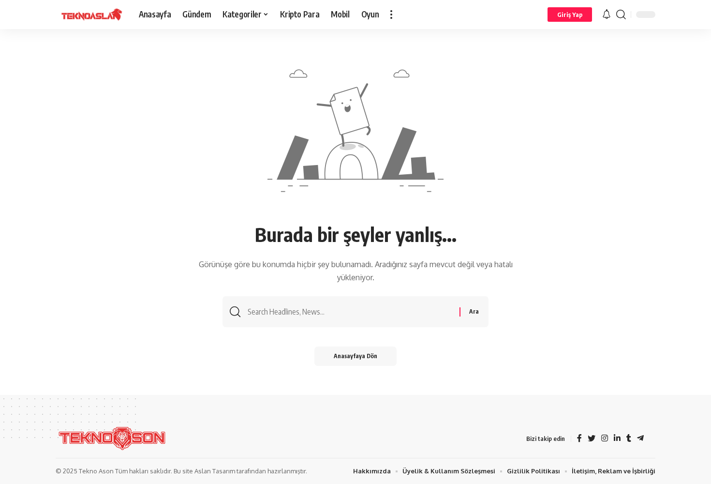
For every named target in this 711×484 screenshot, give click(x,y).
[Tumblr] (628, 439)
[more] (391, 14)
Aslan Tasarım (214, 471)
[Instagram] (604, 439)
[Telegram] (640, 439)
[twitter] (591, 439)
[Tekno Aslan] (89, 14)
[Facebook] (579, 439)
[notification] (606, 14)
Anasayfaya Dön (355, 356)
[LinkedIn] (617, 439)
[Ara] (621, 14)
